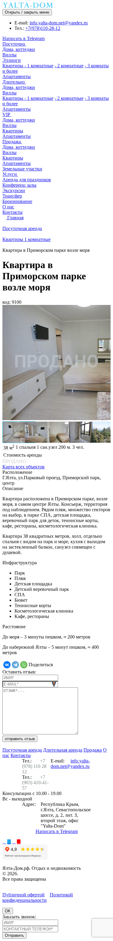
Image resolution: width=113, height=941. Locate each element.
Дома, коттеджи (18, 49)
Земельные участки (22, 168)
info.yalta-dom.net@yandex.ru (59, 22)
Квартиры (13, 65)
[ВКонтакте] (7, 664)
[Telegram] (15, 664)
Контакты (12, 212)
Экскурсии (13, 190)
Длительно (14, 81)
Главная (15, 217)
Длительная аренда (62, 749)
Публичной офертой (23, 894)
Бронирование (17, 201)
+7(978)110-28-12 (42, 28)
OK (8, 911)
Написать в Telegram (23, 38)
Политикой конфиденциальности (37, 897)
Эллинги (11, 60)
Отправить (14, 935)
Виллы (9, 54)
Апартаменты (16, 76)
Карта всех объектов (23, 466)
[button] (9, 363)
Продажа (12, 141)
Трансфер (12, 195)
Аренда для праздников (26, 179)
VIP (6, 114)
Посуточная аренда (22, 749)
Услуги (10, 174)
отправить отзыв (20, 739)
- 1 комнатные (38, 65)
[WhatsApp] (23, 664)
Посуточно (14, 43)
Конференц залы (19, 185)
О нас (8, 206)
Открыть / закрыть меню (27, 12)
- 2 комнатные (69, 65)
